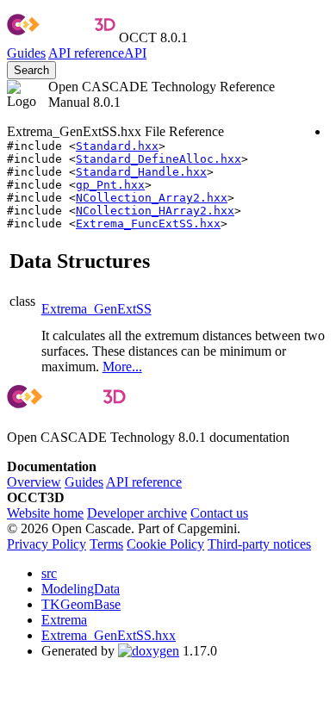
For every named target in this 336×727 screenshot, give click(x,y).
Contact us (219, 513)
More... (122, 366)
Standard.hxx (117, 146)
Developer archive (137, 513)
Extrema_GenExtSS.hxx (108, 635)
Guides (26, 53)
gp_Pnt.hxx (110, 184)
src (49, 573)
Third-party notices (259, 544)
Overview (34, 482)
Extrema (64, 619)
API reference (144, 482)
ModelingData (80, 588)
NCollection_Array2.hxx (151, 197)
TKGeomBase (81, 604)
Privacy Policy (46, 544)
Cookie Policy (165, 544)
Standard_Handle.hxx (141, 171)
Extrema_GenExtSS (96, 308)
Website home (45, 513)
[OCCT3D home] (61, 37)
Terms (106, 544)
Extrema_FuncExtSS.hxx (148, 223)
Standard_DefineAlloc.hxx (158, 158)
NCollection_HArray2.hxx (155, 210)
